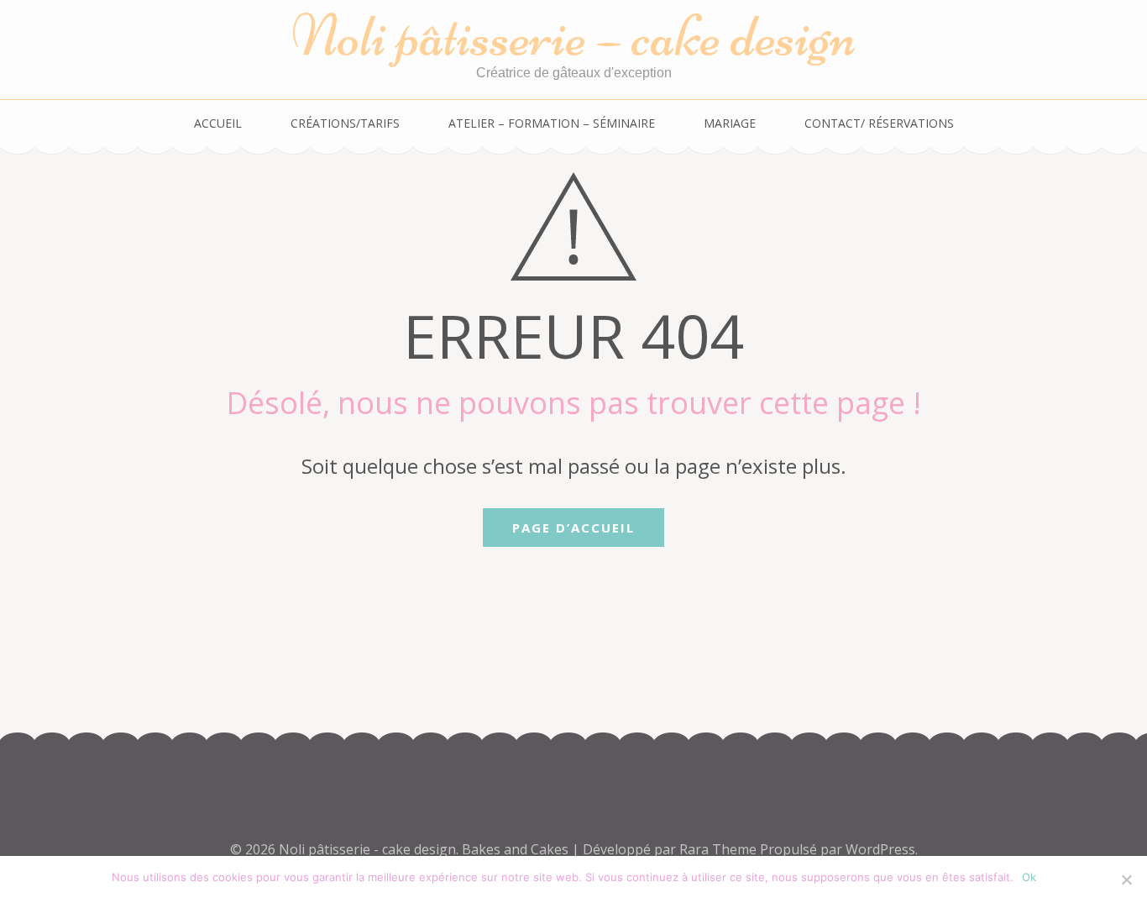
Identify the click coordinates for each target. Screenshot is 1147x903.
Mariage (730, 123)
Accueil (218, 123)
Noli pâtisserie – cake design (573, 35)
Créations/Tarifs (345, 123)
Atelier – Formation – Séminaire (551, 123)
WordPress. (882, 849)
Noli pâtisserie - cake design (367, 849)
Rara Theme (719, 849)
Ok (1029, 877)
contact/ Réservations (879, 123)
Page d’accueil (573, 527)
